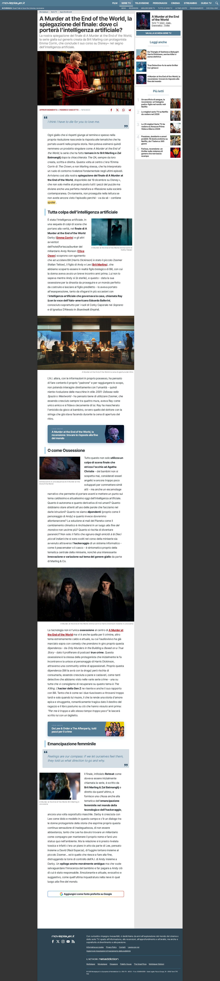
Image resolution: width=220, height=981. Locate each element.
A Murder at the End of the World (165, 18)
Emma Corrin (65, 237)
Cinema (175, 3)
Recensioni (133, 8)
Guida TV (206, 3)
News (123, 8)
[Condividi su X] (117, 110)
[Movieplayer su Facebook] (52, 941)
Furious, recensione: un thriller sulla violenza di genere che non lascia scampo (152, 152)
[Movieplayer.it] (13, 3)
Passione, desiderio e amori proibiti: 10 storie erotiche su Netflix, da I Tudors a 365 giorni (154, 140)
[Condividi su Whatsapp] (123, 110)
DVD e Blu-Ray (212, 8)
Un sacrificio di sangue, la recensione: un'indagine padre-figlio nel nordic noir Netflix (153, 103)
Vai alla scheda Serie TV (158, 33)
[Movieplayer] (63, 936)
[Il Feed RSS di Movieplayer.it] (73, 941)
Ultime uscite (181, 8)
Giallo (168, 23)
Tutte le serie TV (165, 8)
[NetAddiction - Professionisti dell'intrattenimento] (108, 959)
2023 (162, 23)
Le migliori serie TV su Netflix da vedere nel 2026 (154, 113)
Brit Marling (99, 264)
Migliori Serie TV (148, 8)
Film (114, 3)
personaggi (160, 3)
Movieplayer (44, 12)
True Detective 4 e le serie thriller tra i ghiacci (162, 66)
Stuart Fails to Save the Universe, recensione (28, 8)
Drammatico (157, 25)
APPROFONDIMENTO (48, 110)
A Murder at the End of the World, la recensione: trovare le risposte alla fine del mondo (163, 79)
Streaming (190, 3)
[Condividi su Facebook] (111, 110)
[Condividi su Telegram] (129, 110)
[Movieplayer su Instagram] (63, 941)
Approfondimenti (66, 12)
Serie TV (126, 3)
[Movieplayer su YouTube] (68, 941)
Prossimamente (196, 8)
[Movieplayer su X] (57, 941)
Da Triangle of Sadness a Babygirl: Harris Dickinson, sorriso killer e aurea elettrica (163, 54)
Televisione (142, 3)
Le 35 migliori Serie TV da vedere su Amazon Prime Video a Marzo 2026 (153, 126)
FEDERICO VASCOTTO (69, 110)
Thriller (167, 25)
